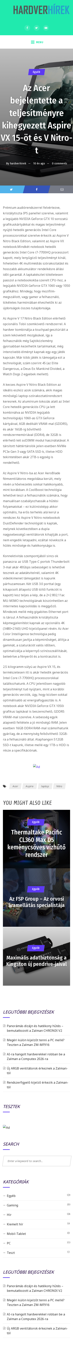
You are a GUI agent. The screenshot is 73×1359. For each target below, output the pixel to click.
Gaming (12, 1205)
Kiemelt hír (15, 1224)
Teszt (11, 1253)
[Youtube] (46, 28)
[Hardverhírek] (41, 11)
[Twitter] (37, 28)
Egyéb (36, 72)
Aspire (30, 786)
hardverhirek (18, 163)
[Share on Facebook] (36, 189)
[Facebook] (27, 28)
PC (9, 1243)
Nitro (59, 786)
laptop (45, 786)
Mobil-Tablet (16, 1234)
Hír (9, 1215)
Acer (15, 786)
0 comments (59, 163)
